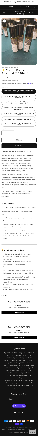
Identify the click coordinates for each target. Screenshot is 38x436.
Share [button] (5, 295)
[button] (4, 12)
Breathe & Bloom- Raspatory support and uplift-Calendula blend (18, 91)
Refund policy (21, 429)
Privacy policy (12, 429)
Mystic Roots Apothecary (18, 427)
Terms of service (31, 429)
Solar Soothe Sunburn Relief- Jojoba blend (18, 119)
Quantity (4, 129)
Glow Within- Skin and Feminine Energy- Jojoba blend (19, 96)
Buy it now (19, 145)
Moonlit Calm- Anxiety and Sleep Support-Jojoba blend (19, 108)
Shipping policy (13, 432)
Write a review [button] (19, 312)
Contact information (25, 432)
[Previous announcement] (3, 7)
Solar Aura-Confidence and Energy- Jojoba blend (19, 114)
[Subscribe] (29, 399)
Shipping (4, 80)
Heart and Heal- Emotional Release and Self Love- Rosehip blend (19, 102)
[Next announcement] (35, 7)
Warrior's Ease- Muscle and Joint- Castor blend (18, 124)
